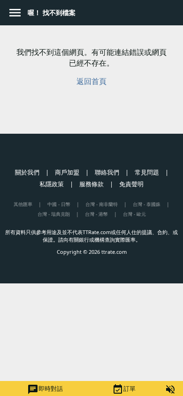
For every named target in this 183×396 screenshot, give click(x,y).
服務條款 (91, 184)
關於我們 (27, 172)
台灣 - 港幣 (96, 214)
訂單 (124, 389)
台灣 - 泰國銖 (146, 204)
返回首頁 (91, 81)
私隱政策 (51, 184)
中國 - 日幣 (58, 204)
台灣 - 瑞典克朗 (54, 214)
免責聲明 (131, 184)
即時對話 (45, 389)
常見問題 (147, 172)
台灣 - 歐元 (134, 214)
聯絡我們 (107, 172)
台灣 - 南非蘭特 (101, 204)
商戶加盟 (67, 172)
